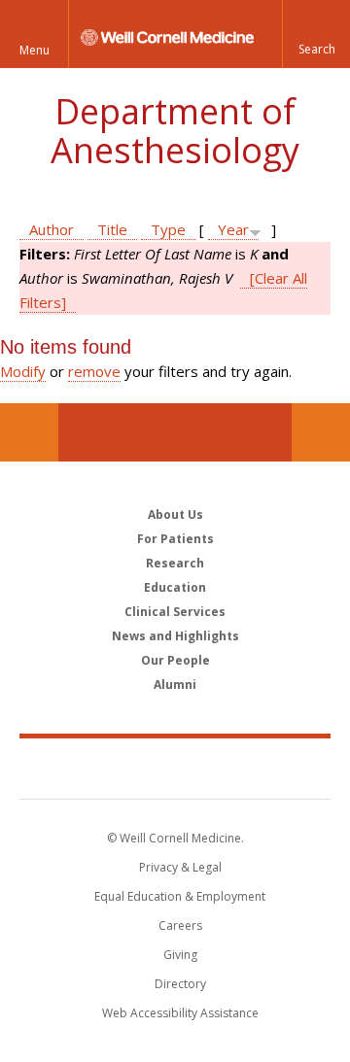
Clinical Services (175, 611)
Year (233, 229)
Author (51, 229)
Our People (175, 660)
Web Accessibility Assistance (180, 1013)
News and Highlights (175, 636)
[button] (316, 34)
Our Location (29, 432)
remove (94, 371)
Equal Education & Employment (179, 896)
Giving (180, 954)
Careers (180, 925)
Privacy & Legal (180, 867)
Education (175, 587)
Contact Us (321, 432)
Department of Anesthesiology (175, 130)
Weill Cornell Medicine (175, 767)
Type (168, 229)
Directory (180, 984)
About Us (175, 514)
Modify (23, 371)
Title (112, 229)
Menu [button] (34, 50)
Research (175, 563)
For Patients (175, 539)
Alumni (175, 684)
